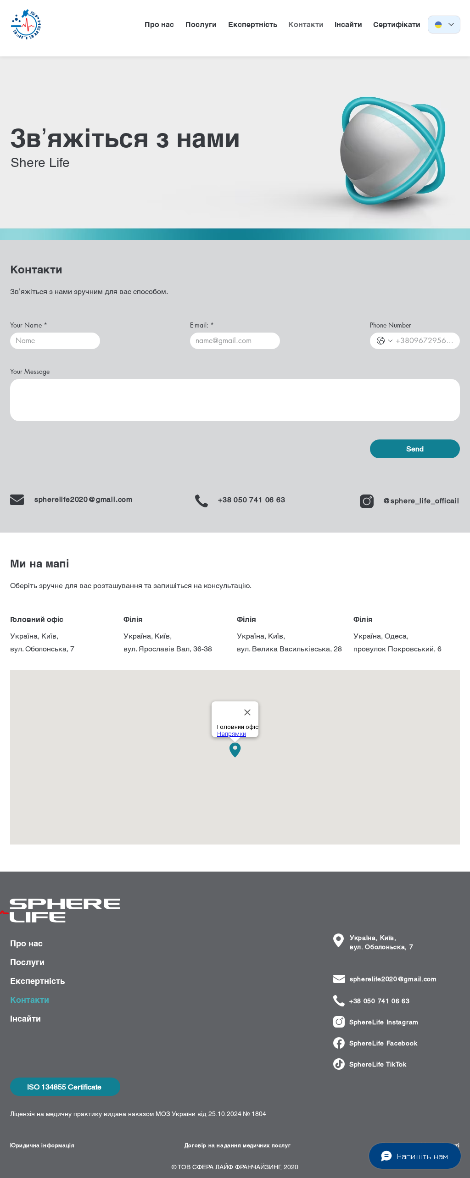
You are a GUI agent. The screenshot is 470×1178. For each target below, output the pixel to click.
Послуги (27, 962)
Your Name (28, 325)
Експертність (37, 981)
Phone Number (390, 325)
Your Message (30, 371)
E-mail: (202, 325)
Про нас (26, 943)
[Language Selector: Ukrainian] (444, 24)
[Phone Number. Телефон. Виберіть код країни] (384, 340)
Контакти (29, 1000)
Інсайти (25, 1018)
